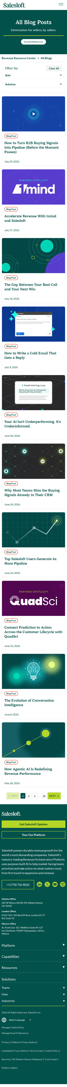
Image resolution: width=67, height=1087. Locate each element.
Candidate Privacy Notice (14, 1050)
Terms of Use (36, 1050)
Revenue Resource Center (19, 58)
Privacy (6, 1042)
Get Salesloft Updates (34, 824)
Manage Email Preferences (15, 1033)
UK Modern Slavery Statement (27, 1059)
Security (6, 1059)
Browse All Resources (33, 42)
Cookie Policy (52, 1050)
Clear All (54, 68)
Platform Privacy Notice (23, 1042)
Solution (10, 84)
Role (8, 75)
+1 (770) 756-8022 (17, 884)
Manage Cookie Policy (13, 1027)
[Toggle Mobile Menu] (61, 4)
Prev (13, 796)
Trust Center (51, 1059)
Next (54, 796)
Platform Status (9, 1067)
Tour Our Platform (33, 835)
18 (44, 795)
